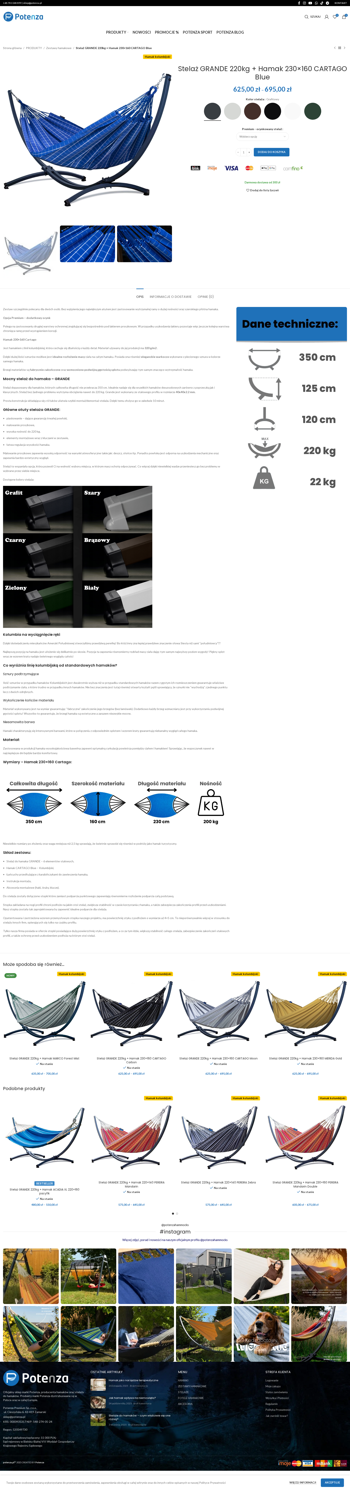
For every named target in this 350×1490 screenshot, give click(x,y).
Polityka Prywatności (278, 1409)
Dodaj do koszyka (271, 152)
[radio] (212, 111)
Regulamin (272, 1404)
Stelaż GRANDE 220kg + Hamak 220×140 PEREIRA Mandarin (131, 1184)
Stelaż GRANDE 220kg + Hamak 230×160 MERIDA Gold (305, 1058)
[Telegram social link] (328, 3)
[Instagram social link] (304, 3)
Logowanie (272, 1380)
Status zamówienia (277, 1392)
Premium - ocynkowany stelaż (262, 129)
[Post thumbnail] (98, 1385)
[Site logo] (23, 16)
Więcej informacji (303, 1482)
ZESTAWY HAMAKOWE (192, 1386)
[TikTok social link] (321, 3)
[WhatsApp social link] (316, 3)
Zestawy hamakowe (58, 48)
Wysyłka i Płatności (277, 1398)
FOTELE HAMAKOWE (191, 1398)
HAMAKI (183, 1380)
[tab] (140, 295)
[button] (8, 253)
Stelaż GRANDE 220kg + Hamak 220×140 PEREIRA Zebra (218, 1182)
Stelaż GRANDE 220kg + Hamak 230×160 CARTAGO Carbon (131, 1060)
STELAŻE (183, 1392)
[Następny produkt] (344, 48)
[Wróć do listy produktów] (339, 48)
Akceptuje (332, 1482)
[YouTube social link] (310, 3)
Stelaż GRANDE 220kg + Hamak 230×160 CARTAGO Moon (218, 1058)
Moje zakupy (273, 1386)
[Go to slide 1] (173, 1214)
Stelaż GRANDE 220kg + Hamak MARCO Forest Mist (44, 1058)
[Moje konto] (327, 17)
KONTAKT (341, 2)
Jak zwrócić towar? (277, 1415)
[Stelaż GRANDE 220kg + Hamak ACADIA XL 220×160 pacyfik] (44, 1137)
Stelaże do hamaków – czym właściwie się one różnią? (140, 1417)
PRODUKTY (34, 48)
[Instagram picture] (31, 1276)
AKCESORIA (185, 1404)
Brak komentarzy (139, 1385)
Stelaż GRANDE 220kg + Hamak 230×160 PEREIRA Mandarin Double (305, 1184)
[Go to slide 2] (177, 1214)
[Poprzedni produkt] (334, 48)
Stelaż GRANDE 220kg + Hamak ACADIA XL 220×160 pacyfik (44, 1192)
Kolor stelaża (255, 99)
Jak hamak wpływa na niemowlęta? (132, 1398)
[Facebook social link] (299, 3)
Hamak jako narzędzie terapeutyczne (133, 1380)
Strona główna (12, 48)
